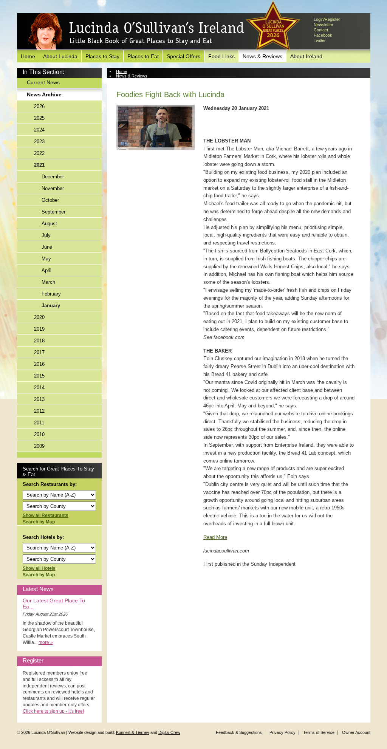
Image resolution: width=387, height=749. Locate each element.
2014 (39, 387)
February (51, 294)
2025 (39, 118)
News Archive (44, 94)
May (46, 259)
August (49, 223)
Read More (215, 537)
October (50, 200)
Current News (43, 82)
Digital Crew (169, 732)
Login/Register (327, 19)
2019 (39, 329)
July (46, 235)
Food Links (221, 56)
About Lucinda (60, 56)
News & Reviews (262, 56)
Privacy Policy (282, 732)
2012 (39, 411)
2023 (39, 141)
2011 (39, 423)
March (48, 282)
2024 (39, 130)
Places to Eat (143, 56)
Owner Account (356, 732)
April (46, 270)
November (53, 188)
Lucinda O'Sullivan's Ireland (136, 31)
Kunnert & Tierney (132, 732)
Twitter (320, 40)
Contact (321, 30)
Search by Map (39, 522)
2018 (39, 341)
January (51, 305)
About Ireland (306, 56)
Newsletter (323, 24)
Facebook (323, 35)
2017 (39, 352)
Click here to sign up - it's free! (53, 711)
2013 (39, 399)
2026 (39, 106)
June (47, 247)
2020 (39, 317)
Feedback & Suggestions (239, 732)
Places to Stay (102, 56)
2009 (39, 446)
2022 (39, 153)
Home (28, 56)
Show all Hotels (39, 568)
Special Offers (183, 56)
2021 (39, 165)
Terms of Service (318, 732)
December (53, 177)
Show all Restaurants (45, 515)
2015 (39, 376)
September (53, 212)
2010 (39, 434)
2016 (39, 364)
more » (46, 642)
